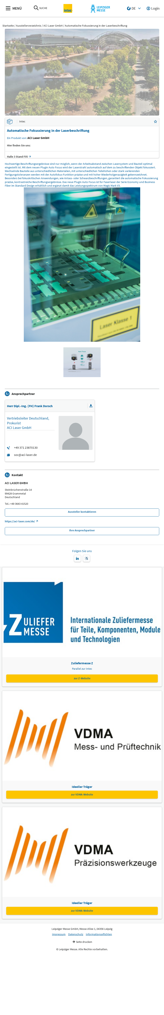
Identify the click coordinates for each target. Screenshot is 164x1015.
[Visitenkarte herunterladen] (91, 406)
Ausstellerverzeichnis (28, 25)
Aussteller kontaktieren (82, 511)
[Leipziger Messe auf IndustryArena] (86, 558)
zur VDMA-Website (82, 794)
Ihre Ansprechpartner (82, 530)
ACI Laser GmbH (53, 25)
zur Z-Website (82, 678)
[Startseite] (68, 8)
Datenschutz (75, 934)
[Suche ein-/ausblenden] (36, 8)
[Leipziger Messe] (100, 8)
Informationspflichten (99, 934)
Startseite (8, 25)
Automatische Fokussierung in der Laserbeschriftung (96, 25)
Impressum (59, 934)
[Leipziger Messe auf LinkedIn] (77, 558)
